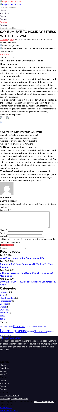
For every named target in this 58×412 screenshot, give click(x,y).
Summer (51, 332)
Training (8, 335)
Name (3, 230)
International (42, 327)
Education (4, 292)
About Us (4, 13)
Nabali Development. (44, 401)
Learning (4, 303)
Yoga (2, 318)
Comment (5, 210)
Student (4, 309)
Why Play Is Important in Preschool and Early (23, 258)
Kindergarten (6, 300)
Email (3, 233)
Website (4, 236)
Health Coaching (7, 297)
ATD (1, 327)
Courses (4, 16)
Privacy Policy (6, 407)
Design (10, 327)
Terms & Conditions (9, 410)
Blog (12, 39)
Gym (2, 295)
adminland (4, 54)
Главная (4, 39)
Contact (3, 19)
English (3, 22)
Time (2, 315)
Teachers (4, 312)
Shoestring (41, 331)
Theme (2, 335)
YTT (12, 335)
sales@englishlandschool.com (14, 398)
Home (3, 10)
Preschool (30, 332)
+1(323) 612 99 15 (9, 395)
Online (3, 306)
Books (5, 327)
